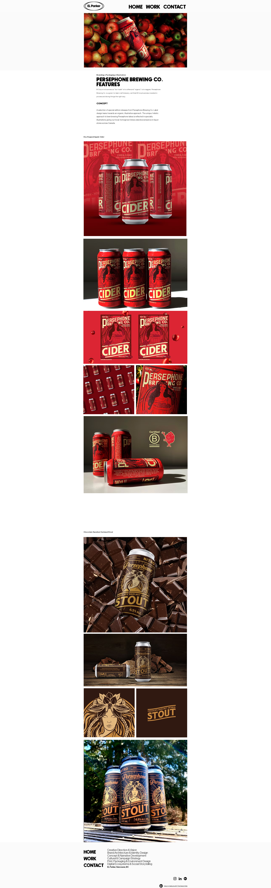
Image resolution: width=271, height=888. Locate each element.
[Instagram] (175, 879)
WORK (90, 859)
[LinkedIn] (180, 879)
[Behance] (185, 879)
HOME (90, 852)
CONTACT (91, 865)
